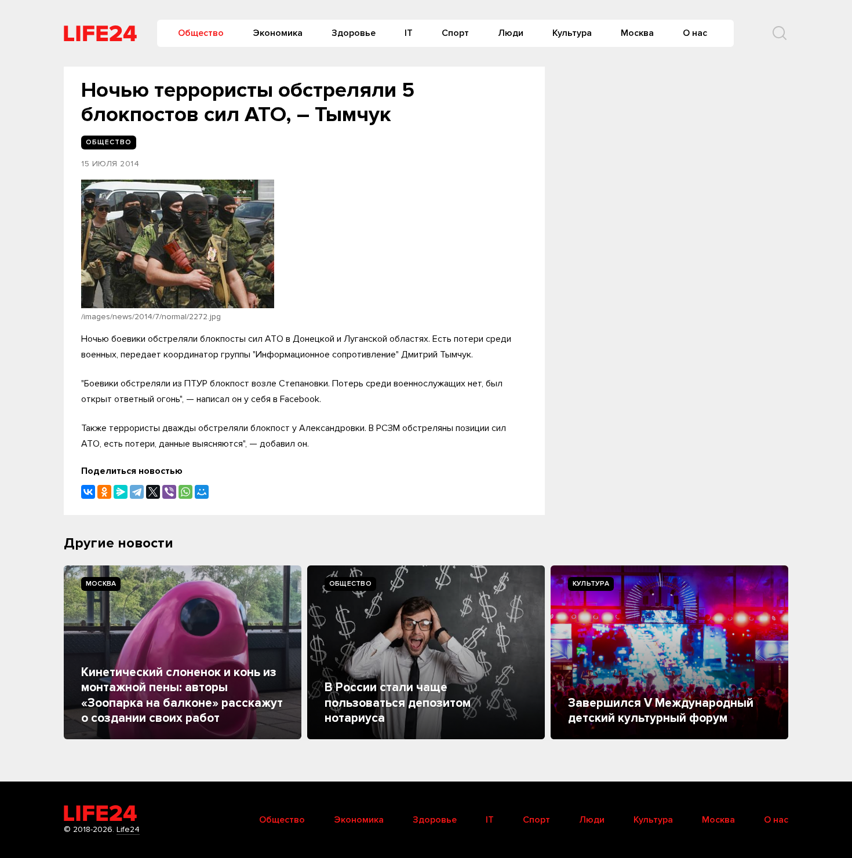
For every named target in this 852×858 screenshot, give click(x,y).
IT (409, 33)
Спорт (455, 33)
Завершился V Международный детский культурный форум (660, 710)
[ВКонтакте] (88, 492)
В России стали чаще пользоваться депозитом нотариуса (398, 702)
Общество (201, 33)
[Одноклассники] (104, 492)
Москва (637, 33)
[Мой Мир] (202, 492)
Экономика (278, 33)
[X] (153, 492)
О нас (695, 33)
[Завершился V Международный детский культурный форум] (669, 652)
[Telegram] (137, 492)
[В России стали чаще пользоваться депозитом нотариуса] (426, 652)
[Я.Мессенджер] (121, 492)
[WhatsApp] (185, 492)
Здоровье (354, 33)
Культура (572, 33)
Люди (510, 33)
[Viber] (169, 492)
